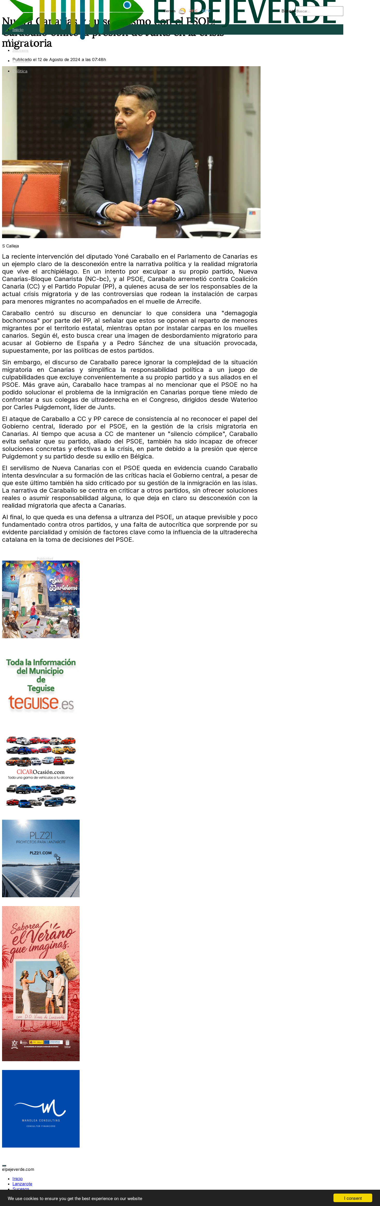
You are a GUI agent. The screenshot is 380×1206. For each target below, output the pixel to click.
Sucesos (20, 50)
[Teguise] (41, 723)
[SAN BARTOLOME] (41, 636)
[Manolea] (41, 1146)
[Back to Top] (4, 1165)
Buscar (288, 10)
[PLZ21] (41, 895)
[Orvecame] (41, 809)
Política (19, 70)
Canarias (21, 60)
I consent (353, 1198)
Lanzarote (22, 39)
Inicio (18, 29)
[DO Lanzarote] (41, 1059)
